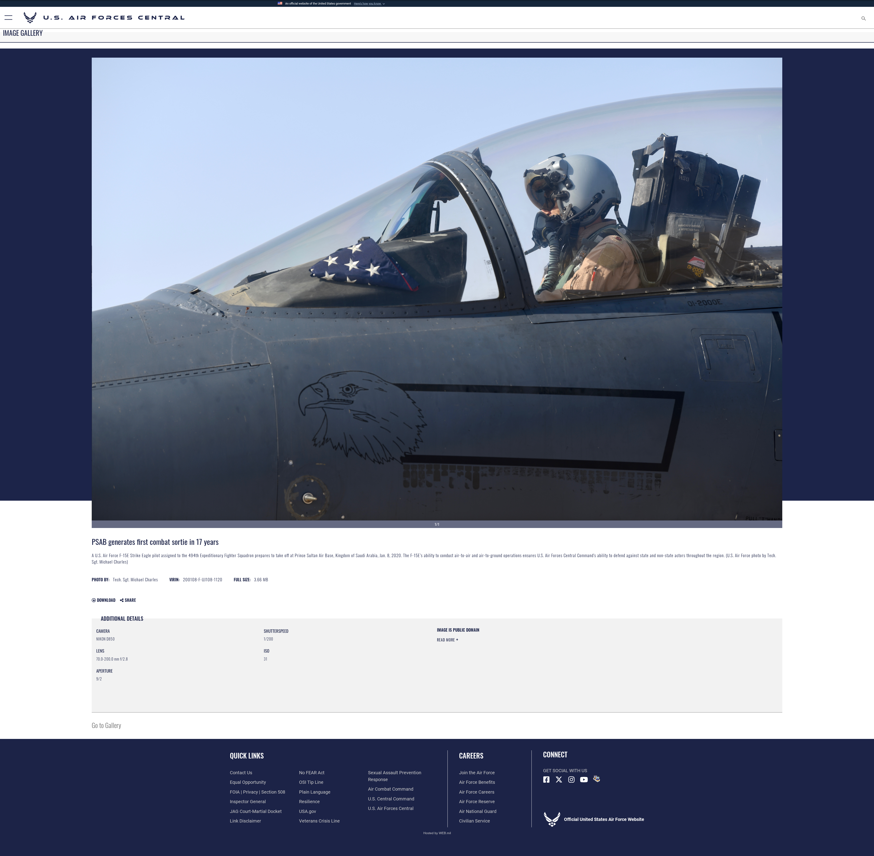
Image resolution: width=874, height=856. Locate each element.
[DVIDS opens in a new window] (596, 778)
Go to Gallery (106, 725)
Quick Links (247, 755)
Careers (471, 755)
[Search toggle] (863, 17)
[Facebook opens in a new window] (546, 779)
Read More (446, 640)
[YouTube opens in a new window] (584, 779)
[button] (370, 3)
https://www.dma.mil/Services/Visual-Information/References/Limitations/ (581, 656)
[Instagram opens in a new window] (571, 779)
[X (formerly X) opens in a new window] (559, 779)
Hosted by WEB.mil (437, 833)
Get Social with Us (565, 770)
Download (105, 600)
